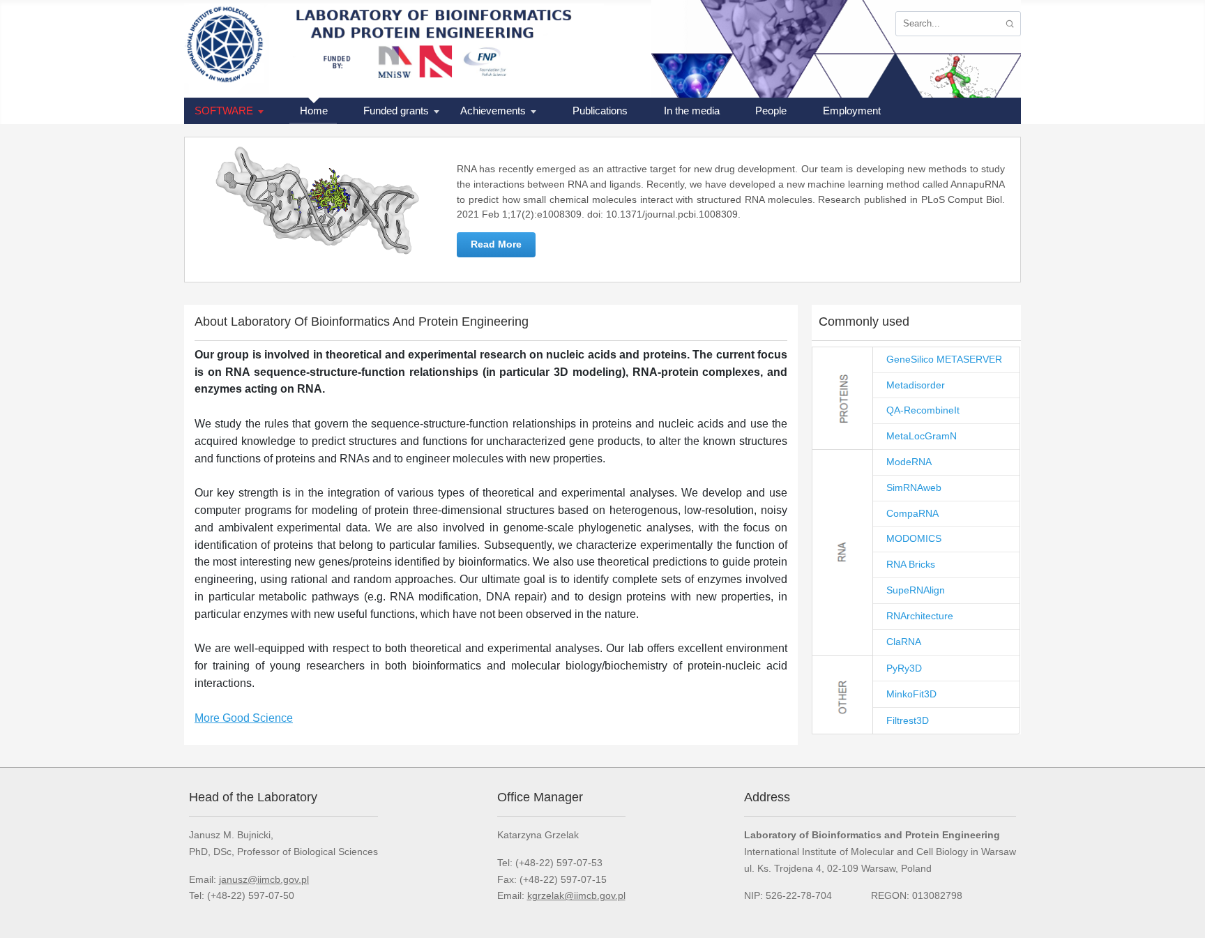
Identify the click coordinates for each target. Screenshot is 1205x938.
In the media (692, 110)
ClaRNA (903, 641)
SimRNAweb (913, 487)
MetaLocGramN (921, 435)
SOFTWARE (224, 110)
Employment (852, 110)
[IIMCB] (229, 48)
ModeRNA (909, 461)
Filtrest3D (907, 720)
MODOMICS (913, 538)
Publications (600, 110)
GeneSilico (911, 359)
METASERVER (969, 359)
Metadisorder (915, 385)
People (771, 110)
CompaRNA (912, 513)
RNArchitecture (919, 615)
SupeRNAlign (915, 590)
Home (314, 110)
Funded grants (396, 110)
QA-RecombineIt (923, 410)
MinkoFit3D (911, 693)
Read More (496, 244)
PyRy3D (904, 668)
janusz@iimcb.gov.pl (264, 879)
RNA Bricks (910, 564)
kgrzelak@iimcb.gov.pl (576, 895)
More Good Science (244, 718)
